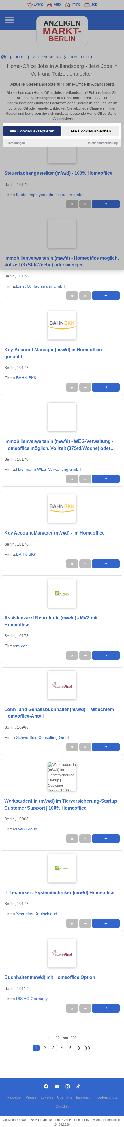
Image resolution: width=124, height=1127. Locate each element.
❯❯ (88, 1048)
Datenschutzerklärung (102, 143)
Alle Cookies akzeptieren (32, 131)
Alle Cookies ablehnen (90, 131)
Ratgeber (14, 1097)
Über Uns (64, 1097)
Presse (31, 1097)
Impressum (84, 1097)
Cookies (62, 1107)
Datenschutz (107, 1097)
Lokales (47, 1097)
